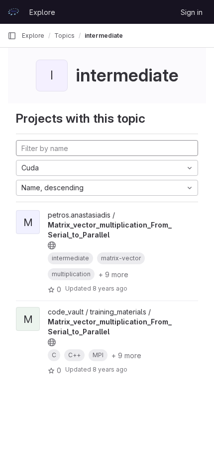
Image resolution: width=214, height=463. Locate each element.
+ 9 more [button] (113, 274)
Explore (42, 12)
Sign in (192, 12)
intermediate (104, 35)
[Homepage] (13, 12)
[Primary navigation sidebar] (12, 36)
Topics (64, 35)
